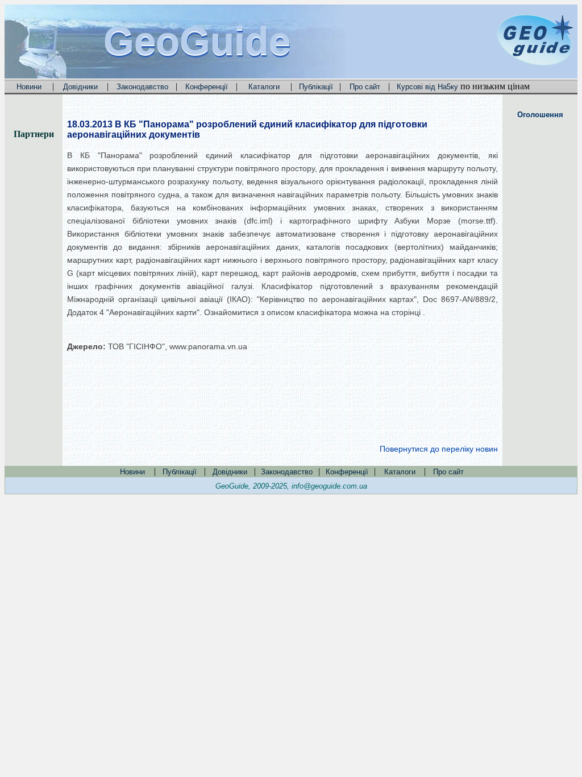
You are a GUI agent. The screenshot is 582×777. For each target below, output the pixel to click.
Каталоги (264, 86)
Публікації (316, 86)
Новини (28, 86)
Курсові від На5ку (427, 86)
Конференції (206, 86)
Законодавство (142, 86)
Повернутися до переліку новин (439, 448)
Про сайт (365, 86)
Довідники (80, 86)
